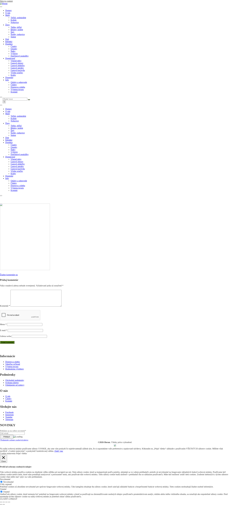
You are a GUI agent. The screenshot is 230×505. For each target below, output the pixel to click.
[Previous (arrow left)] (1, 504)
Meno (3, 324)
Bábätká (8, 41)
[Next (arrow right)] (4, 504)
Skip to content (6, 1)
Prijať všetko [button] (21, 453)
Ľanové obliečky (18, 65)
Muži (7, 15)
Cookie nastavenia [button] (7, 453)
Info (7, 80)
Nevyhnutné (8, 482)
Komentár (5, 306)
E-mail (3, 330)
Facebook (9, 412)
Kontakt (14, 92)
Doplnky (9, 44)
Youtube (8, 417)
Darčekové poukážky (20, 56)
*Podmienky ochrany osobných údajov (14, 440)
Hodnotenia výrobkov (14, 369)
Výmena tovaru (17, 89)
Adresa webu (5, 336)
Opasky (14, 49)
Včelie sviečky (17, 73)
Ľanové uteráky (17, 68)
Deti (7, 39)
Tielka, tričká (16, 27)
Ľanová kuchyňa (18, 70)
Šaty (12, 32)
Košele (14, 20)
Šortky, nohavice (18, 34)
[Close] (1, 97)
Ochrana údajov (12, 383)
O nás (7, 13)
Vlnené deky (16, 61)
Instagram (9, 415)
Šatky (13, 51)
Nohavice (15, 22)
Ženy (7, 25)
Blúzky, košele (17, 29)
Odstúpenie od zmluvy (14, 385)
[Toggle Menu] (1, 6)
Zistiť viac (58, 451)
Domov (8, 10)
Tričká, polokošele (18, 18)
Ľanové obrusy (17, 63)
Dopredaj (9, 77)
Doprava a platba (18, 87)
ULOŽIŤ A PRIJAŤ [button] (8, 499)
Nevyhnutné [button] (5, 479)
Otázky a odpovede (19, 82)
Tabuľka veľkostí (12, 364)
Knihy (13, 75)
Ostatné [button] (3, 489)
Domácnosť (10, 58)
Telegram (9, 419)
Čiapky (14, 46)
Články (14, 85)
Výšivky (14, 53)
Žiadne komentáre (9, 275)
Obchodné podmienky (14, 380)
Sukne (13, 37)
